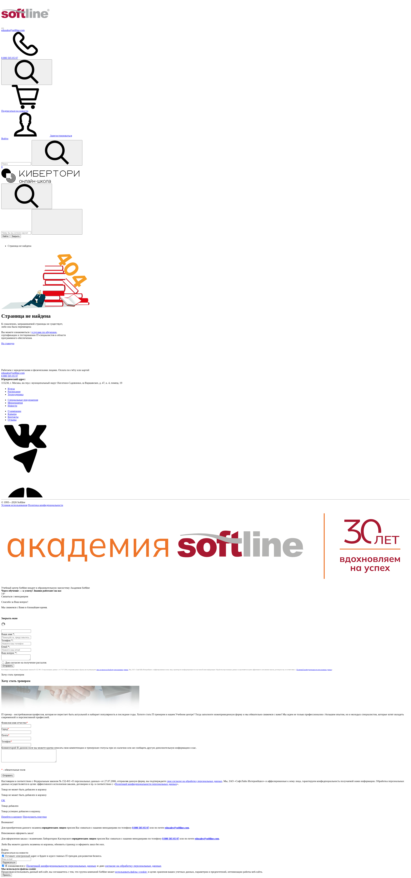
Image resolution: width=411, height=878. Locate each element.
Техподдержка (15, 394)
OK (3, 800)
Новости (12, 405)
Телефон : (7, 640)
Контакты (13, 417)
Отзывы (12, 419)
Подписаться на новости (14, 111)
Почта (5, 735)
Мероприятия (15, 402)
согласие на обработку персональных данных (133, 865)
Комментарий (99, 747)
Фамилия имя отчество (14, 722)
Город (5, 729)
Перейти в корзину (11, 816)
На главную (7, 343)
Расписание (14, 391)
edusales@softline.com (13, 30)
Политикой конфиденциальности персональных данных (314, 670)
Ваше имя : (8, 634)
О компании (14, 411)
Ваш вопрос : (9, 653)
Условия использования (14, 505)
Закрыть (16, 236)
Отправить (8, 666)
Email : (5, 646)
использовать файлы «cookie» (131, 871)
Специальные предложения (23, 400)
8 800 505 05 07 (140, 827)
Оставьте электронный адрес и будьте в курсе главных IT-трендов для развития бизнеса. (53, 856)
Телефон (6, 741)
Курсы (11, 388)
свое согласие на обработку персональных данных (112, 670)
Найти (5, 236)
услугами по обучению (44, 332)
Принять (7, 875)
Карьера (12, 414)
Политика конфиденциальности (45, 505)
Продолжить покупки (35, 816)
